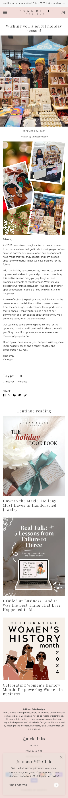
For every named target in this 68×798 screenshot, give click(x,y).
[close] (61, 757)
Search (34, 746)
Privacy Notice (34, 751)
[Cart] (63, 12)
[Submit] (56, 785)
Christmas (9, 381)
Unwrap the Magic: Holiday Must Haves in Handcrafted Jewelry (30, 505)
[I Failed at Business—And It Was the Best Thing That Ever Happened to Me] (34, 557)
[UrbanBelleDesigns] (34, 12)
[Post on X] (9, 395)
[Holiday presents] (34, 456)
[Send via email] (19, 395)
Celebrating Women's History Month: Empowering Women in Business (33, 689)
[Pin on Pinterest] (14, 395)
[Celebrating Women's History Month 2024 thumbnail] (34, 649)
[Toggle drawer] (5, 12)
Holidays (22, 381)
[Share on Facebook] (4, 395)
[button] (25, 395)
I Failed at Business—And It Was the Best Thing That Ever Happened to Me (32, 605)
